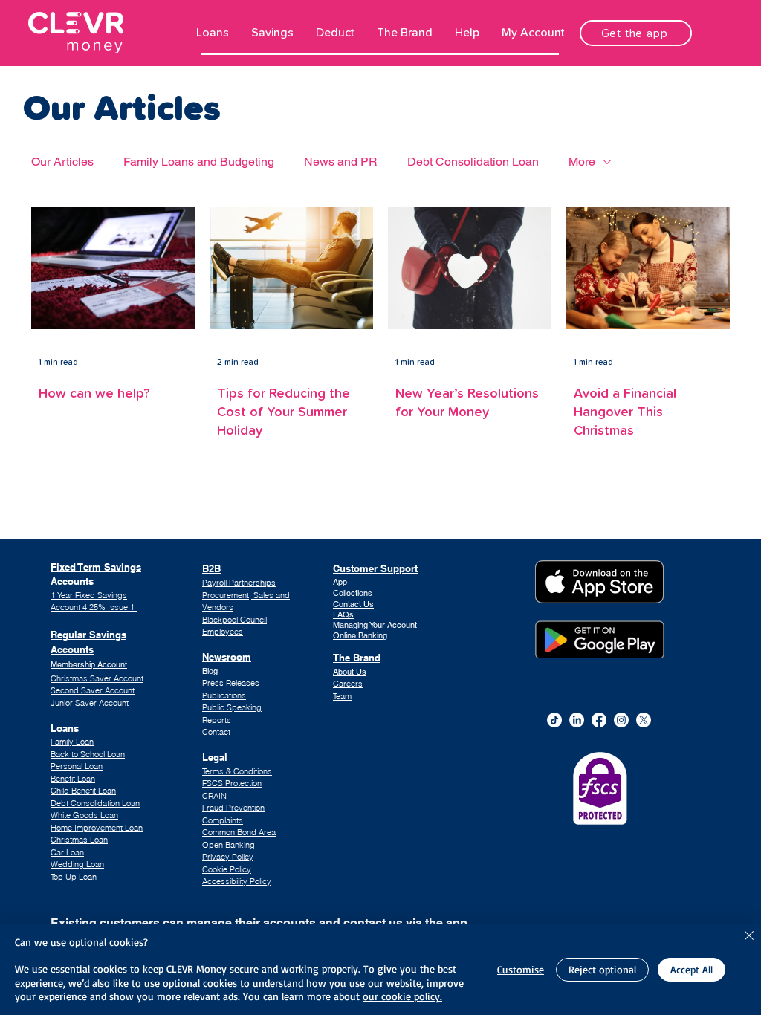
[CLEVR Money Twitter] (643, 720)
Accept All (691, 969)
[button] (212, 33)
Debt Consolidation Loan (473, 162)
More (582, 162)
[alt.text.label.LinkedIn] (576, 720)
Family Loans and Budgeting (198, 162)
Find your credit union (386, 811)
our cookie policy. (402, 996)
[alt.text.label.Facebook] (599, 720)
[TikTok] (554, 720)
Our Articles (62, 162)
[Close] (749, 937)
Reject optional (602, 969)
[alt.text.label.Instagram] (621, 720)
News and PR (341, 162)
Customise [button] (520, 969)
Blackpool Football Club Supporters (400, 832)
